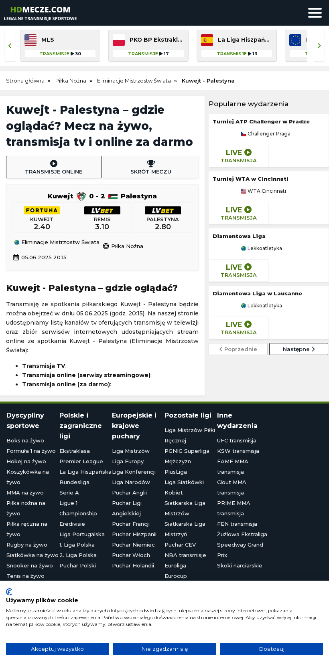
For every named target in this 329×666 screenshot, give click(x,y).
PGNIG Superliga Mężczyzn (186, 456)
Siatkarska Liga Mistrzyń (184, 529)
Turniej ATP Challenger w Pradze (261, 121)
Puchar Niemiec (133, 544)
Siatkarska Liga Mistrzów (184, 508)
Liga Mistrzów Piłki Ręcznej (189, 435)
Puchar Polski (77, 565)
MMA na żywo (25, 492)
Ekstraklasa (74, 451)
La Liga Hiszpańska (85, 471)
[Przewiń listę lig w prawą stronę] (319, 46)
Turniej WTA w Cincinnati (250, 179)
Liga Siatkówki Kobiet (184, 487)
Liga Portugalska (82, 534)
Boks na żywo (25, 440)
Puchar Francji (131, 524)
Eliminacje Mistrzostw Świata (60, 242)
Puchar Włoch (131, 555)
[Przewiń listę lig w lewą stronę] (10, 46)
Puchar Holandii (133, 565)
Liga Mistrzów (131, 451)
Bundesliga (74, 482)
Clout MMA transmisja (231, 487)
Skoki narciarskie (239, 565)
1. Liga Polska (77, 544)
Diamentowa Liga (239, 236)
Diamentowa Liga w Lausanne (257, 293)
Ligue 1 (68, 503)
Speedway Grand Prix (240, 549)
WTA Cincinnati (266, 191)
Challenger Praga (268, 134)
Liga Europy (128, 461)
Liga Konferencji (134, 471)
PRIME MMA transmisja (233, 508)
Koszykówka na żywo (27, 476)
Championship (78, 513)
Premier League (81, 461)
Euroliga (175, 565)
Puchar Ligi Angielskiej (127, 508)
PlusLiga (175, 471)
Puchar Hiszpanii (134, 534)
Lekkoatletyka (264, 248)
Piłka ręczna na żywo (26, 529)
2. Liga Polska (78, 555)
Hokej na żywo (26, 461)
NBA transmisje (185, 555)
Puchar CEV (180, 544)
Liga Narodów (131, 482)
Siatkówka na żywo (32, 555)
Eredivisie (72, 524)
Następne (297, 349)
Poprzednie (240, 349)
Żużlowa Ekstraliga (242, 534)
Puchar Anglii (129, 492)
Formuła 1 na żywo (31, 451)
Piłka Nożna (122, 246)
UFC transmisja (236, 440)
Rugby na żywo (26, 544)
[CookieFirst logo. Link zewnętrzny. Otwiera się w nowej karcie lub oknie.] (9, 591)
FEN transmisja (237, 524)
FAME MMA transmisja (232, 466)
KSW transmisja (238, 451)
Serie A (69, 492)
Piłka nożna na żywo (25, 508)
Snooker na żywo (29, 565)
